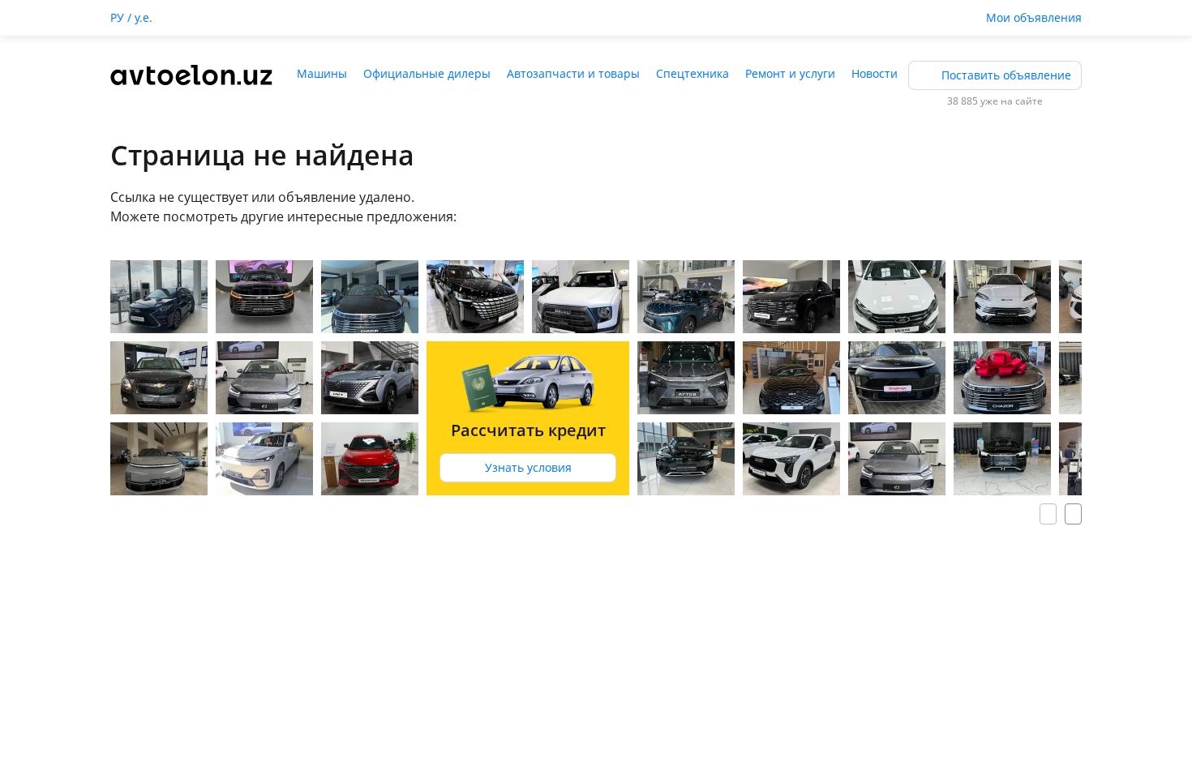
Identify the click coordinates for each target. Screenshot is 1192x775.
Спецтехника (692, 73)
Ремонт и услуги (790, 73)
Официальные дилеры (427, 73)
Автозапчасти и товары (573, 73)
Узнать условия (528, 467)
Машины (322, 73)
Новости (874, 73)
